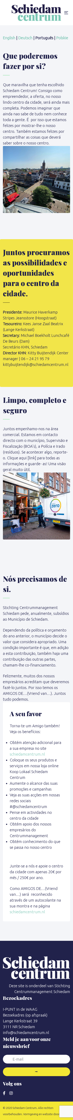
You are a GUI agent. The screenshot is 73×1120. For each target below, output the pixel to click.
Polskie (62, 38)
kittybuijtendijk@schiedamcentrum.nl (35, 364)
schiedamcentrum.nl (27, 754)
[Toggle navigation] (66, 12)
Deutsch (25, 38)
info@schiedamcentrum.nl (26, 1032)
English (9, 38)
